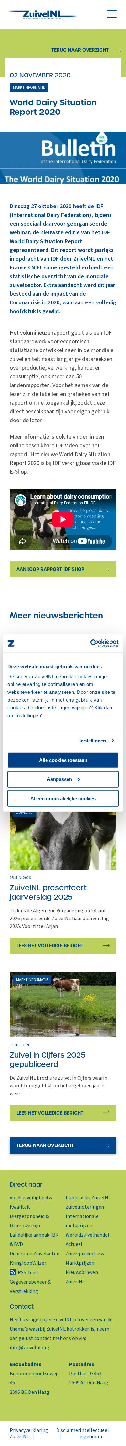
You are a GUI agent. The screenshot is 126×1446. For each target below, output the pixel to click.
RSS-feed (28, 1272)
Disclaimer (68, 1430)
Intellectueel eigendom (94, 1433)
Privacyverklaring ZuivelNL (29, 1433)
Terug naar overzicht (80, 50)
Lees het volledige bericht (49, 945)
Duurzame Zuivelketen (34, 1253)
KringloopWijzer (28, 1263)
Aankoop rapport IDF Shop (50, 569)
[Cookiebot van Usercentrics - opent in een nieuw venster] (91, 643)
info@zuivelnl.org (29, 1347)
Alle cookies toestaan (63, 760)
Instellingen (92, 740)
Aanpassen (59, 779)
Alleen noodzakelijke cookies (63, 798)
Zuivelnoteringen (85, 1207)
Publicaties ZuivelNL (88, 1197)
